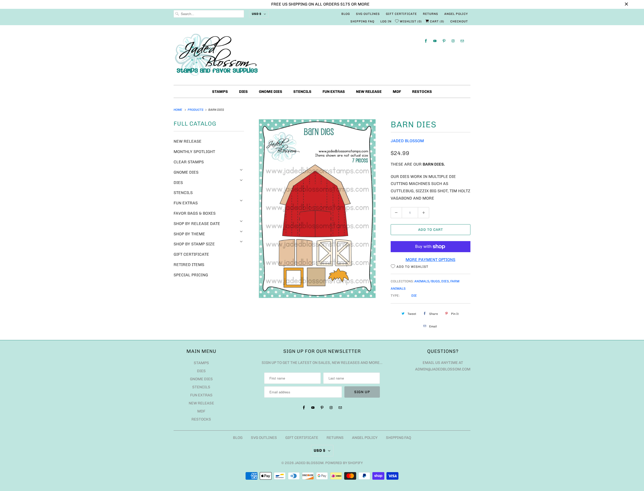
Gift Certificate (401, 14)
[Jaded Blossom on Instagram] (453, 41)
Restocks (422, 91)
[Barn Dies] (317, 208)
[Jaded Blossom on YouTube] (435, 41)
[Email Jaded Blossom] (462, 41)
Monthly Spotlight (194, 151)
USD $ (256, 14)
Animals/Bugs (427, 281)
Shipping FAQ (362, 21)
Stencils (302, 91)
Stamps (220, 91)
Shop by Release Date (197, 223)
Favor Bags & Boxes (195, 213)
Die (414, 295)
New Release (369, 91)
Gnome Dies (270, 91)
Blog (345, 14)
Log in (385, 21)
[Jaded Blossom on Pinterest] (444, 41)
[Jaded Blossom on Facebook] (426, 41)
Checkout (459, 21)
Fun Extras (334, 91)
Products (196, 109)
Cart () (436, 21)
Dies (243, 91)
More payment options (430, 259)
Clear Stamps (189, 162)
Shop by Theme (189, 234)
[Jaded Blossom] (322, 56)
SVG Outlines (368, 14)
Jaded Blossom (407, 140)
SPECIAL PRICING (191, 275)
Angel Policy (456, 14)
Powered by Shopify (344, 463)
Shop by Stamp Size (194, 244)
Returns (430, 14)
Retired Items (189, 264)
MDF (397, 91)
